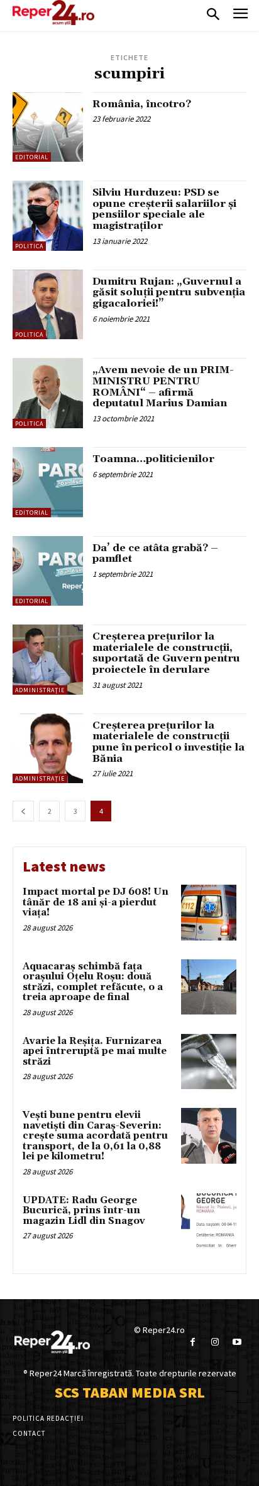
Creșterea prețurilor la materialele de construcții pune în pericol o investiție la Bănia (168, 742)
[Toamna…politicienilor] (48, 482)
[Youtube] (237, 1342)
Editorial (31, 157)
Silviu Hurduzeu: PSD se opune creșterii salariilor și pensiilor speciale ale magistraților (164, 209)
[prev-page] (23, 811)
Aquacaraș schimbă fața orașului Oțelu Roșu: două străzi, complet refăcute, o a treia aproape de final (93, 982)
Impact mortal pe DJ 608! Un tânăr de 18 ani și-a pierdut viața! (95, 902)
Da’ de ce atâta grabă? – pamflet (155, 554)
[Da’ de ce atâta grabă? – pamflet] (48, 571)
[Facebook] (193, 1342)
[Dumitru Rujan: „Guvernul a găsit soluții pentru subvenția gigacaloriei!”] (48, 305)
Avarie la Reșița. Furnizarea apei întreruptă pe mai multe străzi (95, 1051)
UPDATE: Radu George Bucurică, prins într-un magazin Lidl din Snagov (84, 1210)
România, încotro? (141, 104)
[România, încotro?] (48, 127)
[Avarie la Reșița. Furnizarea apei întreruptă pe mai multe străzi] (208, 1061)
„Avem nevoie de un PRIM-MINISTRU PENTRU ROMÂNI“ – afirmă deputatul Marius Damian (163, 386)
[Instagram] (215, 1342)
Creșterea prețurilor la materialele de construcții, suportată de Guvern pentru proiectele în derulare (166, 653)
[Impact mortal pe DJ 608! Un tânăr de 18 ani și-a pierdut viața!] (208, 912)
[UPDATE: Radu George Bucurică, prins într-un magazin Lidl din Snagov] (208, 1220)
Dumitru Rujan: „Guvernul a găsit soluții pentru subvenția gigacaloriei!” (168, 292)
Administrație (40, 690)
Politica (29, 246)
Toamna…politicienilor (153, 459)
